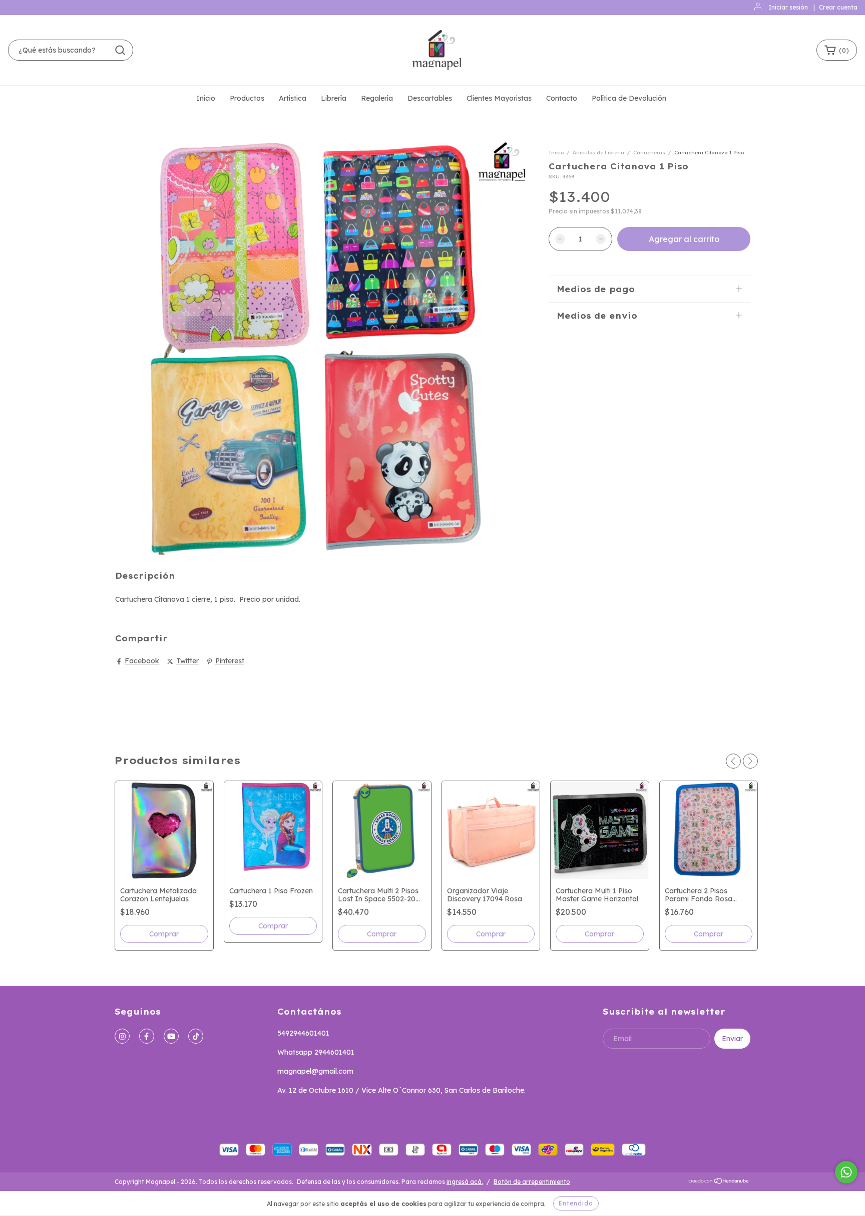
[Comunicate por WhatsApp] (846, 1172)
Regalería (377, 98)
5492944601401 (303, 1033)
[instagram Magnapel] (122, 1036)
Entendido (576, 1203)
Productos (247, 98)
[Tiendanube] (719, 1182)
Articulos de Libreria (598, 152)
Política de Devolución (629, 98)
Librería (333, 98)
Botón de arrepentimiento (532, 1181)
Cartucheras (649, 152)
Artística (292, 98)
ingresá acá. (465, 1181)
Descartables (429, 98)
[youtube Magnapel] (171, 1036)
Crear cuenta (838, 7)
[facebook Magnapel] (146, 1036)
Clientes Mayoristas (499, 98)
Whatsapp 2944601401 (315, 1052)
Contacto (561, 98)
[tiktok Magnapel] (195, 1036)
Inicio (205, 98)
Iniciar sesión (788, 7)
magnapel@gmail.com (315, 1071)
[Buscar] (120, 50)
